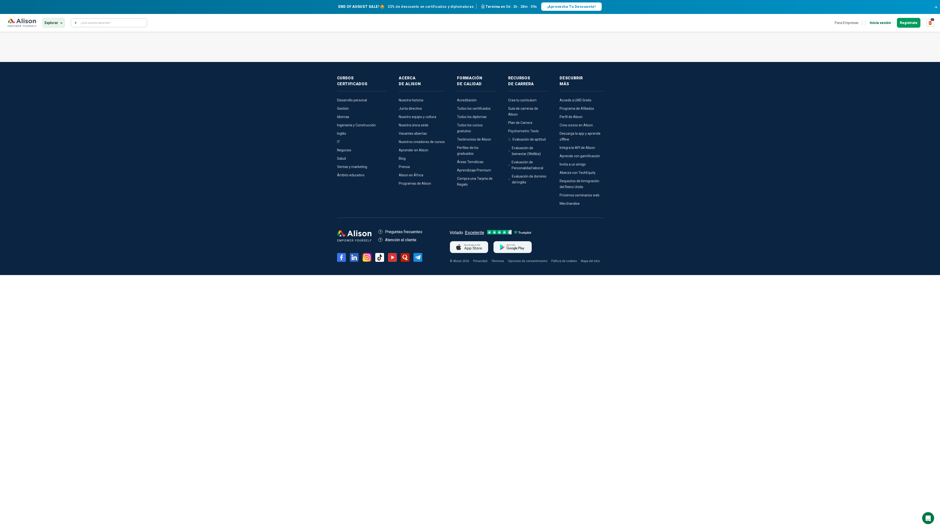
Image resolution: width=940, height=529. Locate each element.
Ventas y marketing (352, 167)
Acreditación (467, 100)
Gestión (343, 108)
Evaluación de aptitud (529, 139)
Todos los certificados (474, 108)
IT (338, 142)
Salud (341, 158)
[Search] (75, 22)
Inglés (341, 133)
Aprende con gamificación (580, 156)
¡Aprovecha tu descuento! (571, 7)
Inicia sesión (880, 23)
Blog (402, 158)
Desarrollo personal (352, 100)
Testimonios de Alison (474, 139)
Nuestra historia (411, 100)
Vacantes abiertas (413, 133)
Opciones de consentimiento (527, 261)
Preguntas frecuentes (403, 231)
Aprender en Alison (413, 150)
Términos (497, 261)
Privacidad (480, 261)
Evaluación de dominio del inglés (529, 179)
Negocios (344, 150)
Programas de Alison (415, 183)
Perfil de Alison (571, 117)
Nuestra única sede (413, 125)
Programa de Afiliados (577, 108)
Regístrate (908, 23)
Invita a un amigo (573, 164)
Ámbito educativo (350, 175)
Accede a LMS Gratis (575, 100)
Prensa (404, 167)
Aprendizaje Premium (474, 170)
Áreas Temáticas (470, 162)
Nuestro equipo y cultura (417, 117)
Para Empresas (846, 23)
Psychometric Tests (523, 131)
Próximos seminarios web (579, 195)
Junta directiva (410, 108)
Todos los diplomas (472, 117)
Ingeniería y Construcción (356, 125)
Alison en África (411, 175)
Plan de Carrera (520, 123)
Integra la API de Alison (577, 148)
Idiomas (343, 117)
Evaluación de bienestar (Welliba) (526, 151)
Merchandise (570, 203)
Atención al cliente (400, 240)
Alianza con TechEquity (578, 173)
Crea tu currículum (522, 100)
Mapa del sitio (590, 261)
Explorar (51, 23)
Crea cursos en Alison (576, 125)
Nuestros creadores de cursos (422, 142)
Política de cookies (564, 261)
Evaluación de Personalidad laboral (527, 165)
